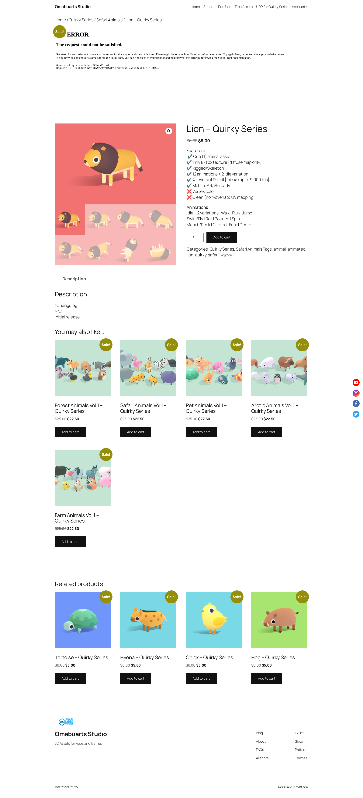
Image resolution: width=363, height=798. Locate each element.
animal (280, 249)
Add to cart (221, 237)
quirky (200, 255)
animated (296, 249)
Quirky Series (81, 20)
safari (213, 255)
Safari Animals (109, 20)
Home (60, 20)
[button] (168, 131)
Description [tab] (74, 279)
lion (190, 255)
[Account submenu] (307, 7)
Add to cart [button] (70, 432)
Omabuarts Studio (73, 6)
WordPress (302, 786)
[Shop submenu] (214, 7)
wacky (226, 255)
